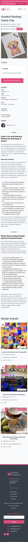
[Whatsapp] (14, 529)
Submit (14, 522)
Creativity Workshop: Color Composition (14, 352)
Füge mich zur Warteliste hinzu (12, 80)
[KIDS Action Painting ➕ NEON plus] (14, 378)
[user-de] (22, 9)
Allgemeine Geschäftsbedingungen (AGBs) (13, 503)
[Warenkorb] (19, 9)
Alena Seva (9, 125)
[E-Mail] (14, 526)
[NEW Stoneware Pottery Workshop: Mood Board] (14, 421)
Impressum (13, 508)
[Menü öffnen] (25, 9)
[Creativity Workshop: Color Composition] (14, 336)
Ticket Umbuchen (13, 496)
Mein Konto (13, 499)
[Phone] (14, 531)
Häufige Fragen (13, 494)
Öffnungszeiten (20, 3)
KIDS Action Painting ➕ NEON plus (14, 394)
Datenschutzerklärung (13, 505)
